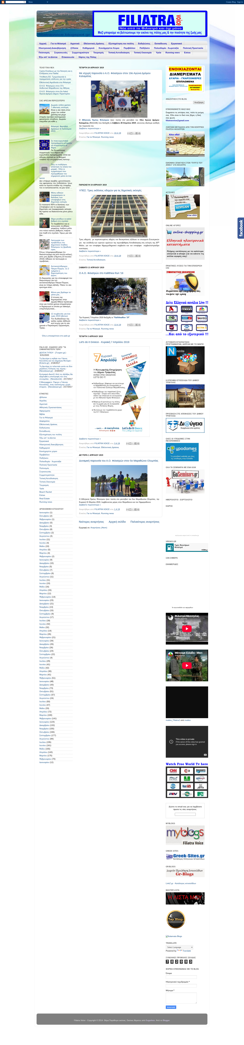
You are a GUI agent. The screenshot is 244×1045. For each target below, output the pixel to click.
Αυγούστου (44, 536)
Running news (172, 52)
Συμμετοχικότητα (80, 52)
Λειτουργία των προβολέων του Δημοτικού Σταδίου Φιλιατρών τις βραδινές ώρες (61, 245)
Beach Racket (45, 492)
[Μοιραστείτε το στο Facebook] (136, 133)
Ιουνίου (42, 543)
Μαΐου (42, 546)
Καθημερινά (88, 48)
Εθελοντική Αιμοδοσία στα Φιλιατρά (55, 82)
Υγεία (158, 52)
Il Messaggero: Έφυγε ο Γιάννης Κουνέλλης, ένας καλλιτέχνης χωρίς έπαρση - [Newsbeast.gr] (54, 384)
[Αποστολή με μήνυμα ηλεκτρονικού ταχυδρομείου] (128, 133)
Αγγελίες (43, 401)
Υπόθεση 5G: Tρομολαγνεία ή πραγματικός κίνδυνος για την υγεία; (55, 78)
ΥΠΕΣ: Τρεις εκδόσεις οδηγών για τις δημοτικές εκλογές (110, 190)
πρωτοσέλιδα (178, 607)
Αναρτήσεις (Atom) (99, 528)
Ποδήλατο (145, 48)
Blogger (166, 1020)
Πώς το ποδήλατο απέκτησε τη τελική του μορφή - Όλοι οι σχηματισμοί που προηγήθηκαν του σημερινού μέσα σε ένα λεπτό (55, 171)
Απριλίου (43, 550)
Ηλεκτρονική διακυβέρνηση (51, 445)
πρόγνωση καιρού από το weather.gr (187, 535)
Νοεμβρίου (44, 526)
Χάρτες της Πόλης (87, 57)
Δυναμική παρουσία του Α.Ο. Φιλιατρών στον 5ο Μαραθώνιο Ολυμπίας (118, 460)
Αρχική (42, 43)
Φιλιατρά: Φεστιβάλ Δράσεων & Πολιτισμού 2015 (61, 128)
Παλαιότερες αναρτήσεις (144, 521)
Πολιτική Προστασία (193, 48)
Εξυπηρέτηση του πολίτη (121, 43)
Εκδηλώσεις (144, 43)
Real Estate (44, 499)
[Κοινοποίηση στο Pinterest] (139, 133)
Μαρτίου (43, 553)
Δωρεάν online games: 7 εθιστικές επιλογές (61, 106)
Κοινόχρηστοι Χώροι (109, 48)
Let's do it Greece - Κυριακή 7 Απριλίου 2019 (104, 342)
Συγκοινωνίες (61, 52)
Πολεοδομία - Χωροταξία (166, 48)
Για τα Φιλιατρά (58, 43)
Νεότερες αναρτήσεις (91, 521)
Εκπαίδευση (161, 43)
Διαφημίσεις (44, 421)
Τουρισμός (98, 52)
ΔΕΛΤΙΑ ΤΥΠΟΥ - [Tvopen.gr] (52, 353)
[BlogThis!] (131, 133)
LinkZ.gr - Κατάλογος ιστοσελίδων (181, 883)
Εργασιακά (176, 43)
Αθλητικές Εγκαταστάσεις (50, 407)
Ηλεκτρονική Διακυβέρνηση (52, 48)
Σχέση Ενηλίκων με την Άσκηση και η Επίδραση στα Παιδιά (55, 72)
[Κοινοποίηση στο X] (134, 133)
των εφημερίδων (187, 607)
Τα (173, 607)
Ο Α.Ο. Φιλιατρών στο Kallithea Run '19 (101, 273)
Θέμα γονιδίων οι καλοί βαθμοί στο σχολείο (61, 220)
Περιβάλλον (129, 48)
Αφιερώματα (44, 411)
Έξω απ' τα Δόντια (48, 57)
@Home (74, 48)
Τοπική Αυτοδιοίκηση (118, 52)
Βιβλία (42, 414)
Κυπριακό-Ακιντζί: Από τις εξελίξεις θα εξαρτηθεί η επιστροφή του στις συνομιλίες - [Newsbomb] (56, 376)
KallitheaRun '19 (122, 317)
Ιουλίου (42, 539)
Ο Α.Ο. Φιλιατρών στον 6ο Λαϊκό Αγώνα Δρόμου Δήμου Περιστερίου (54, 92)
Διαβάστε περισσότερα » (90, 128)
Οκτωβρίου (44, 516)
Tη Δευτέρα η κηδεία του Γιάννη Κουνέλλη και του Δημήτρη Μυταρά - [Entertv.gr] (55, 360)
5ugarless (150, 1020)
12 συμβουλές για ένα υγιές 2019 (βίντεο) (60, 315)
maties (188, 720)
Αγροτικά (74, 43)
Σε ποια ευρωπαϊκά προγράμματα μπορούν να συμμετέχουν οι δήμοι (61, 144)
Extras (187, 52)
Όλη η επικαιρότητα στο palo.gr (56, 336)
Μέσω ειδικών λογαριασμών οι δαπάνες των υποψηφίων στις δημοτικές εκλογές (59, 197)
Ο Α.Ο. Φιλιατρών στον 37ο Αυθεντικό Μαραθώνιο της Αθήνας (54, 87)
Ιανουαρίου (44, 512)
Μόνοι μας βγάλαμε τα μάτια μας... (61, 293)
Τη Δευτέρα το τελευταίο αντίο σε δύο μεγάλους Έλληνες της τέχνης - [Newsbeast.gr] (55, 368)
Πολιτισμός (44, 52)
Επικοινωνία (68, 57)
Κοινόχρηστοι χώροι (48, 451)
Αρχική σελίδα (117, 521)
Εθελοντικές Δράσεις (94, 43)
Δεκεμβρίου (44, 523)
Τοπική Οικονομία (143, 52)
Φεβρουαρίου (45, 519)
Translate (187, 951)
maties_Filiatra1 (173, 720)
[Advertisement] (119, 162)
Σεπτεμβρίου (45, 533)
